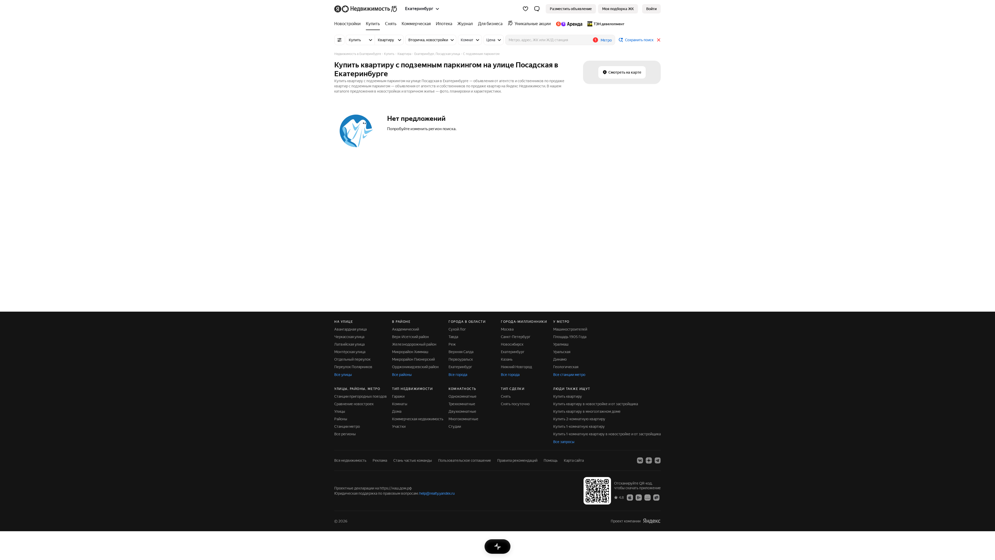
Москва (507, 329)
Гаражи (398, 396)
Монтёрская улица (349, 352)
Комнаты (399, 404)
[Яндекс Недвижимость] (366, 8)
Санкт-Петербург (515, 337)
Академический (405, 329)
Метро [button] (606, 40)
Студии (455, 426)
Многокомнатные (463, 419)
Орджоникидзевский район (415, 367)
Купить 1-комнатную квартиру (579, 426)
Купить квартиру (567, 396)
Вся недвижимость (350, 460)
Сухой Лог (457, 329)
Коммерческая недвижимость (417, 419)
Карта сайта (574, 460)
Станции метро (347, 426)
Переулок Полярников (353, 367)
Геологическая (565, 367)
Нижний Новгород (516, 367)
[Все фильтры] (339, 40)
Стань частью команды (412, 460)
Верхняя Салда (461, 352)
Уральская (561, 352)
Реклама (380, 460)
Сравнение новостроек (354, 404)
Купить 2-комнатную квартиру (579, 419)
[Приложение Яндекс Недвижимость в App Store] (630, 497)
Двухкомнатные (462, 411)
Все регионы (345, 434)
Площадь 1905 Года (569, 337)
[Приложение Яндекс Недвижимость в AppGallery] (647, 497)
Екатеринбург (460, 367)
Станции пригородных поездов (360, 396)
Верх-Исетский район (410, 337)
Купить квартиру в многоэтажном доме (587, 411)
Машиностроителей (570, 329)
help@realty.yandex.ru (437, 493)
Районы (340, 419)
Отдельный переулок (352, 359)
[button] (537, 8)
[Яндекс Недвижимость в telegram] (658, 460)
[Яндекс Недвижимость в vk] (640, 460)
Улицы (339, 411)
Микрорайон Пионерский (413, 359)
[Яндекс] (652, 521)
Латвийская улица (349, 344)
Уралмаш (560, 344)
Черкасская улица (349, 337)
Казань (507, 359)
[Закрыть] (659, 40)
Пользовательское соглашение (464, 460)
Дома (396, 411)
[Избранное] (525, 8)
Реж (452, 344)
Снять (506, 396)
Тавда (453, 337)
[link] (651, 8)
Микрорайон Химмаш (410, 352)
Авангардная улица (350, 329)
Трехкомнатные (462, 404)
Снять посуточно (515, 404)
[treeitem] (348, 24)
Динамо (560, 359)
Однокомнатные (463, 396)
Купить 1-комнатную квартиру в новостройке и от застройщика (607, 434)
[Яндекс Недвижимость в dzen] (649, 460)
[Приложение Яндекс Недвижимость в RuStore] (656, 497)
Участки (399, 426)
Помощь (551, 460)
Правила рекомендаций (517, 460)
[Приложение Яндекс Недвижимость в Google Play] (639, 497)
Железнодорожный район (414, 344)
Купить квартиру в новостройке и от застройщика (595, 404)
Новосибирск (512, 344)
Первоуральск (461, 359)
